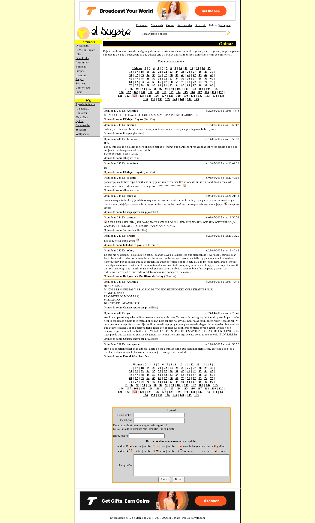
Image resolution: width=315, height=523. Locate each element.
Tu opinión (125, 465)
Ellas (78, 54)
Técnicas (81, 83)
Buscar (146, 33)
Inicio (79, 91)
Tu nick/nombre (122, 414)
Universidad (83, 87)
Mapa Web (82, 117)
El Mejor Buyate (85, 49)
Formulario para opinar (171, 61)
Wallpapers (82, 133)
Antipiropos (83, 62)
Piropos (80, 70)
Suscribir (200, 25)
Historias (81, 75)
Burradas (81, 66)
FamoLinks (82, 58)
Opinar (170, 25)
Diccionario (82, 45)
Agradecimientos (85, 104)
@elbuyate (224, 25)
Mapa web (157, 25)
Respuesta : (121, 435)
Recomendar (184, 25)
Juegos (80, 79)
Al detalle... (82, 108)
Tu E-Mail (126, 420)
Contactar (141, 25)
